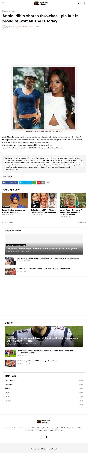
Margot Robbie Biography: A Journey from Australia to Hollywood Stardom (71, 212)
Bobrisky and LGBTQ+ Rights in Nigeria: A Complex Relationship (43, 211)
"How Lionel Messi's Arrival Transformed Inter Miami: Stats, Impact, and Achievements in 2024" (45, 352)
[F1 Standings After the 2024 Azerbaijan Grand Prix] (10, 363)
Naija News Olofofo (51, 449)
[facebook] (41, 437)
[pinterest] (46, 437)
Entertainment (44, 380)
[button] (3, 3)
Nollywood (44, 384)
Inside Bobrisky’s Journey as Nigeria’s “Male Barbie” (13, 211)
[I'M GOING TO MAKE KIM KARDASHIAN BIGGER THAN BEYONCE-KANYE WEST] (10, 261)
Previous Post (9, 222)
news (44, 405)
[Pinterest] (39, 182)
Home (4, 11)
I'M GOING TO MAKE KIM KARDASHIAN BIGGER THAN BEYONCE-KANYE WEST (48, 258)
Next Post (80, 222)
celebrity (11, 11)
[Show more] (48, 182)
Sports (44, 393)
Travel (44, 397)
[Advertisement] (44, 47)
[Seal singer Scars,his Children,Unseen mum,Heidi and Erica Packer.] (10, 271)
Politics (44, 388)
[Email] (43, 182)
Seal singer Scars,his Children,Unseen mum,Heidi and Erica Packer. (43, 269)
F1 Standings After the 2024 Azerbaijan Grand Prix (36, 361)
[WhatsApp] (34, 182)
